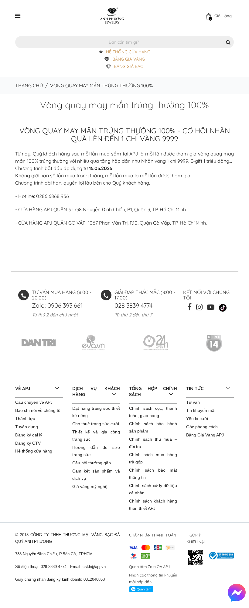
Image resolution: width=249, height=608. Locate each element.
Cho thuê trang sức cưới (95, 423)
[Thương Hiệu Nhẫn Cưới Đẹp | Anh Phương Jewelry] (112, 15)
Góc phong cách (202, 426)
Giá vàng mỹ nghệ (89, 486)
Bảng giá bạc (128, 66)
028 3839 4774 (133, 305)
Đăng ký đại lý (28, 435)
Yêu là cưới (197, 418)
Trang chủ (29, 85)
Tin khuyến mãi (200, 410)
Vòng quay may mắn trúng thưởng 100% (124, 105)
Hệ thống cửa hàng (33, 451)
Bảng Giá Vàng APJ (205, 435)
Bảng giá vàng (128, 59)
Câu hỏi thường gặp (91, 462)
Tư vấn (193, 402)
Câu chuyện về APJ (34, 402)
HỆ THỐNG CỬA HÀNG (128, 52)
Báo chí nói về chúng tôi (38, 410)
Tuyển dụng (26, 426)
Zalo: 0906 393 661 (57, 305)
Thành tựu (25, 418)
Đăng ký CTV (28, 443)
